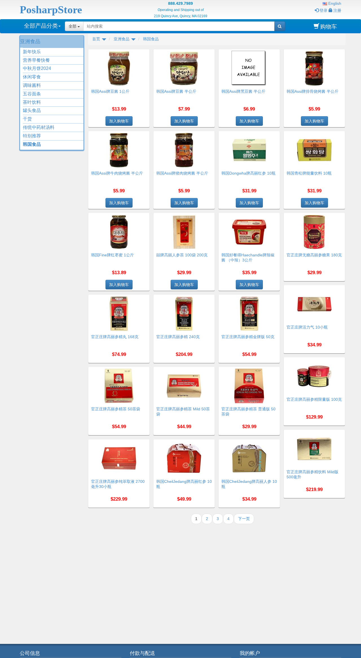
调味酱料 (32, 85)
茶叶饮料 (32, 102)
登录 (323, 10)
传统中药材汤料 (38, 127)
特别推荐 (32, 135)
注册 (337, 10)
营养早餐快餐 (36, 60)
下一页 (244, 518)
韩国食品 (32, 144)
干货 (27, 118)
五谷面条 (32, 93)
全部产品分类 (41, 26)
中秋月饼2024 (37, 68)
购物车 (328, 26)
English (334, 3)
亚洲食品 (30, 41)
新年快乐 (32, 51)
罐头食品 (32, 110)
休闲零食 (32, 76)
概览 (143, 52)
